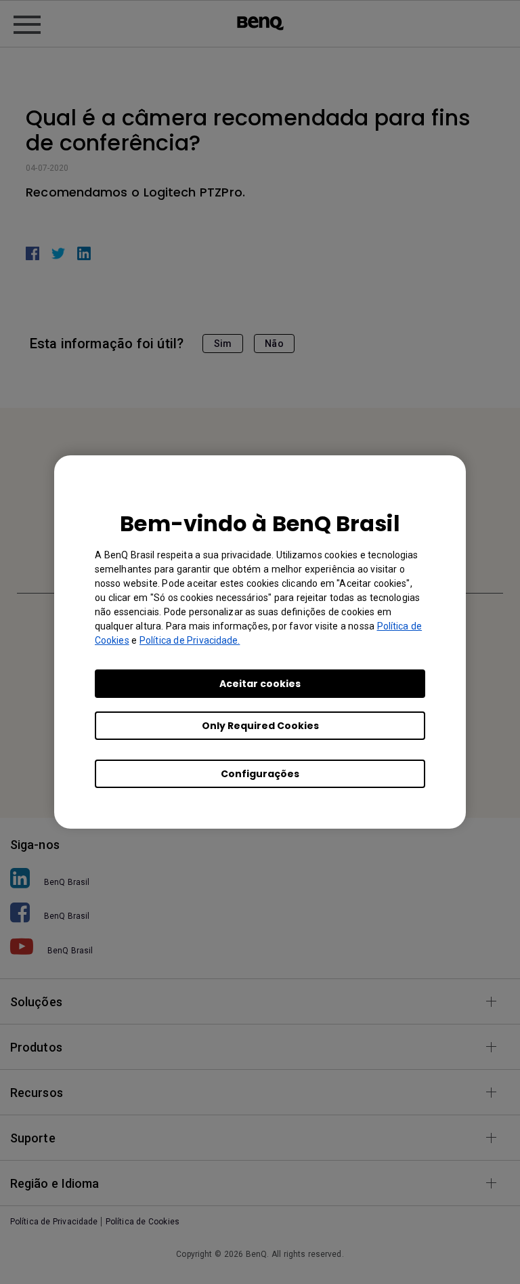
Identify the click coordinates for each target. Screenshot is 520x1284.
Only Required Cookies (260, 725)
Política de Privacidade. (189, 640)
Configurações (260, 774)
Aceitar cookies (260, 683)
